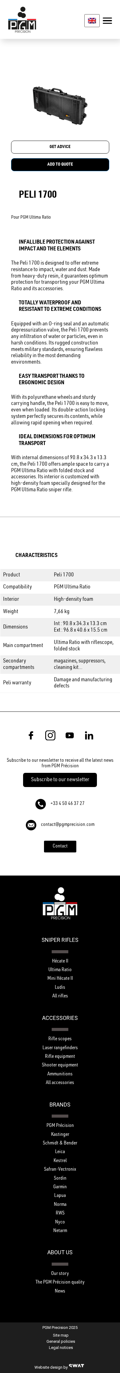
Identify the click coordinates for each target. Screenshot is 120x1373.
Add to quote (60, 165)
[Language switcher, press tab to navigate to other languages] (92, 20)
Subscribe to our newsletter (60, 780)
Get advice (60, 147)
